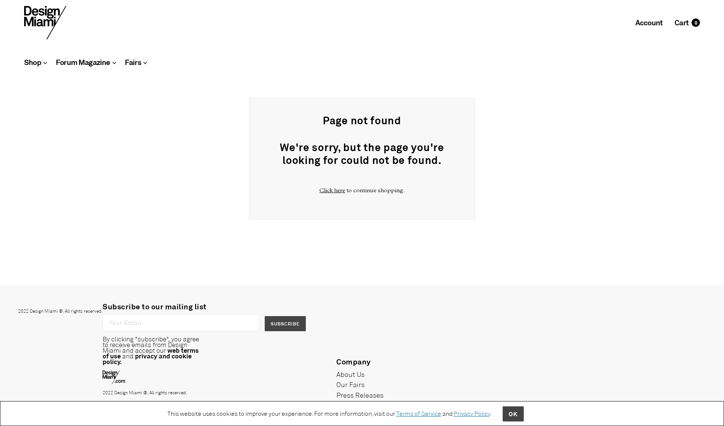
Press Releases (359, 395)
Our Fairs (350, 384)
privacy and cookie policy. (147, 358)
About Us (350, 374)
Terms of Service (418, 413)
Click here (332, 190)
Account (649, 22)
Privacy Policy (472, 413)
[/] (45, 22)
